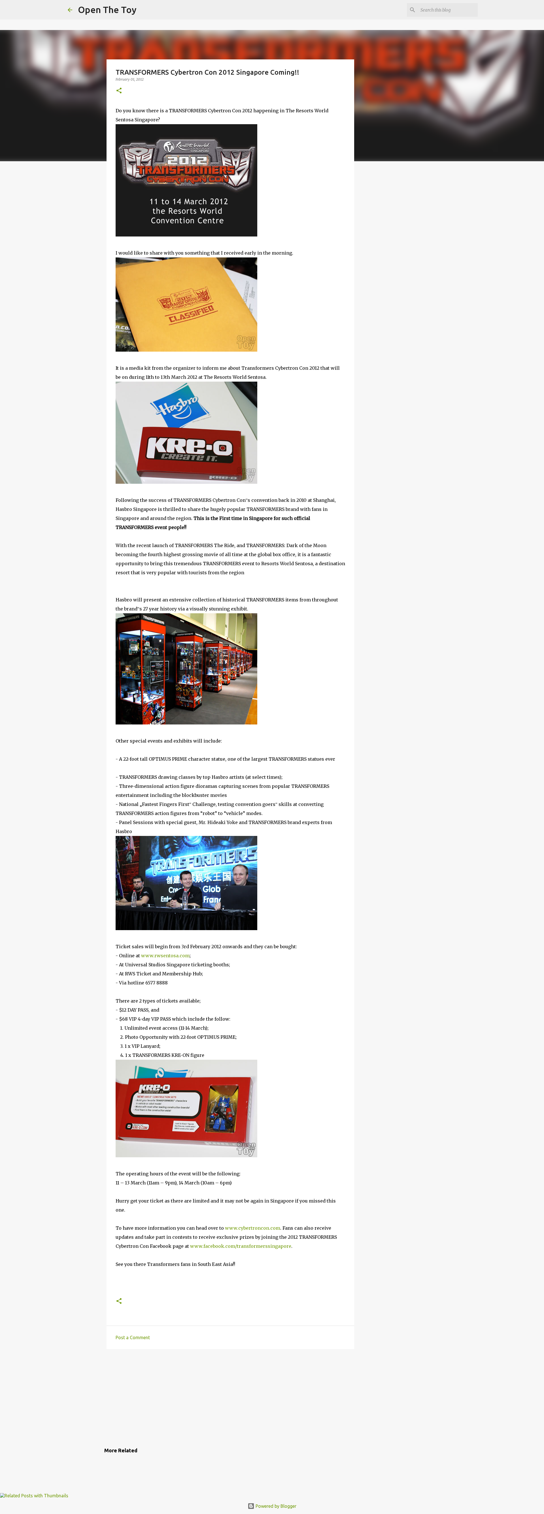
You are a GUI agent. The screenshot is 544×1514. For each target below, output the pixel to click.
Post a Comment (133, 1337)
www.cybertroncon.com (252, 1228)
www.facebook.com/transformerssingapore (240, 1246)
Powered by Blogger (275, 1506)
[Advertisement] (230, 1397)
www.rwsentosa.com (165, 955)
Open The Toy (107, 10)
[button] (119, 91)
